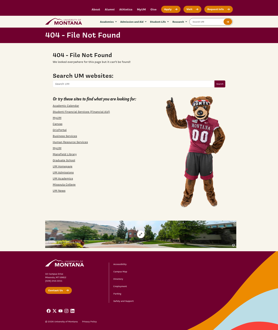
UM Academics (63, 178)
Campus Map (120, 271)
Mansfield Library (65, 154)
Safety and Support (123, 301)
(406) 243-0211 (53, 280)
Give (153, 9)
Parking (117, 293)
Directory (118, 279)
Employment (120, 286)
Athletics (125, 9)
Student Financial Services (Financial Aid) (81, 112)
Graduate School (64, 160)
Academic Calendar (66, 105)
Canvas (57, 124)
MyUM (141, 9)
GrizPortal (60, 130)
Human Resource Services (70, 142)
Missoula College (64, 184)
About (96, 9)
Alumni (110, 9)
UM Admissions (63, 172)
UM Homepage (62, 166)
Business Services (65, 136)
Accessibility (120, 264)
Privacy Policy (89, 321)
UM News (59, 190)
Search (219, 83)
